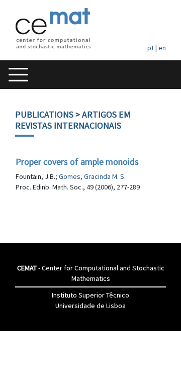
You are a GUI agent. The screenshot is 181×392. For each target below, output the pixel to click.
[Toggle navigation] (18, 74)
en (162, 47)
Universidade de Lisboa (90, 305)
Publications (44, 114)
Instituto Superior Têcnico (90, 295)
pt (150, 47)
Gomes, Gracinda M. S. (92, 176)
